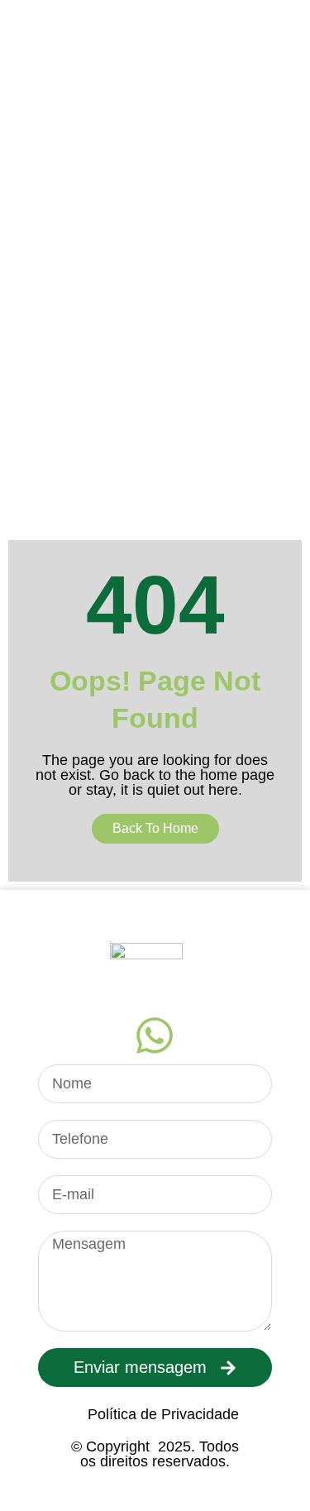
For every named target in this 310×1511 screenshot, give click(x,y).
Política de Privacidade (163, 1414)
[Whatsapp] (154, 1035)
